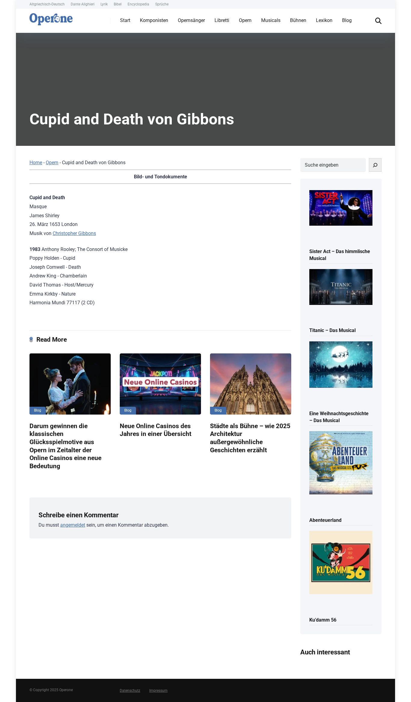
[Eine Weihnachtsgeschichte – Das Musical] (340, 365)
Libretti (222, 20)
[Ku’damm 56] (340, 562)
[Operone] (51, 17)
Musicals (270, 20)
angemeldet (72, 525)
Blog (347, 20)
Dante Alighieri (82, 4)
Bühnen (298, 20)
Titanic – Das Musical (332, 330)
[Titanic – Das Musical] (340, 287)
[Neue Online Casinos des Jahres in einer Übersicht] (160, 384)
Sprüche (161, 4)
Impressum (158, 690)
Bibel (118, 4)
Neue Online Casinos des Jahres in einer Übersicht (155, 430)
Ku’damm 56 (322, 620)
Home (35, 162)
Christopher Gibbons (74, 233)
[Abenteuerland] (340, 463)
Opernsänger (191, 20)
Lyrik (104, 4)
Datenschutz (130, 690)
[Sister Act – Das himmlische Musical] (340, 208)
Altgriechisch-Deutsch (47, 4)
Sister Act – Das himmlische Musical (339, 255)
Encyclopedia (138, 4)
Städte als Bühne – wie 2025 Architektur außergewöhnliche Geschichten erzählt (250, 438)
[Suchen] (375, 165)
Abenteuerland (325, 520)
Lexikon (324, 20)
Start (125, 20)
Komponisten (154, 20)
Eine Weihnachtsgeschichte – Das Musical (339, 417)
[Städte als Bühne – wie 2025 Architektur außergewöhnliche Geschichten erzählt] (250, 384)
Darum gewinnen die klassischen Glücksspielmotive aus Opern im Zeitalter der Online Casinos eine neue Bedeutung (65, 446)
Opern (245, 20)
